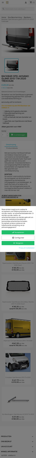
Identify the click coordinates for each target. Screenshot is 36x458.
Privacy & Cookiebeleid (26, 248)
